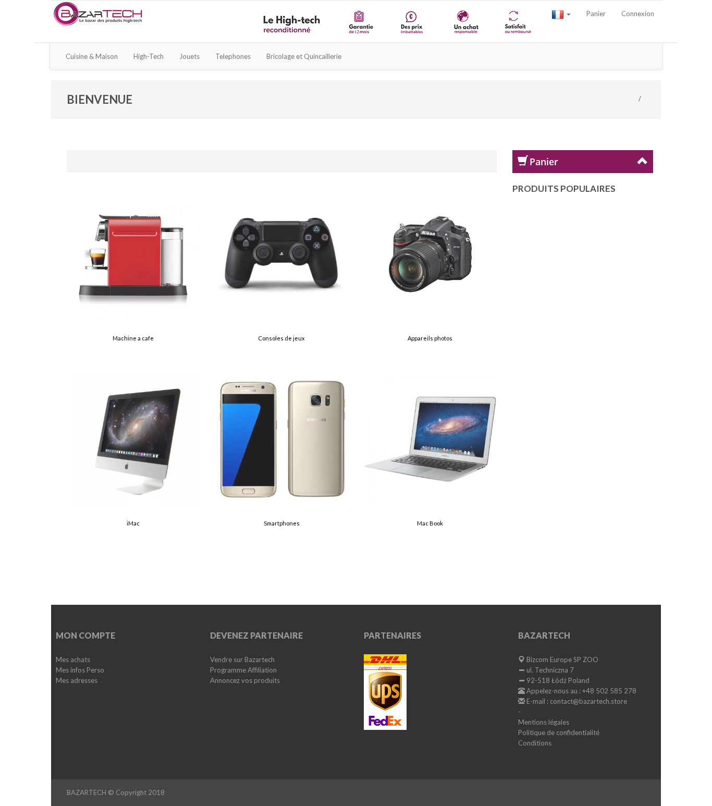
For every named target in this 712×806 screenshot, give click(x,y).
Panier (596, 13)
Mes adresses (76, 680)
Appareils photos (430, 338)
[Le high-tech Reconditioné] (293, 21)
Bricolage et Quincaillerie (303, 56)
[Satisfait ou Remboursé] (517, 21)
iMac (133, 523)
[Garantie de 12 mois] (360, 21)
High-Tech (148, 56)
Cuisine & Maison (92, 56)
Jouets (189, 56)
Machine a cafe (133, 338)
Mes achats (73, 659)
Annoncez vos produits (245, 680)
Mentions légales (543, 722)
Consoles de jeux (281, 338)
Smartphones (282, 523)
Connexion (637, 13)
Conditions (534, 743)
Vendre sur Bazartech (242, 659)
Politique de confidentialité (558, 732)
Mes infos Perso (80, 670)
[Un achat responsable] (465, 21)
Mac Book (430, 523)
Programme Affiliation (243, 670)
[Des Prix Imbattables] (413, 21)
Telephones (233, 56)
